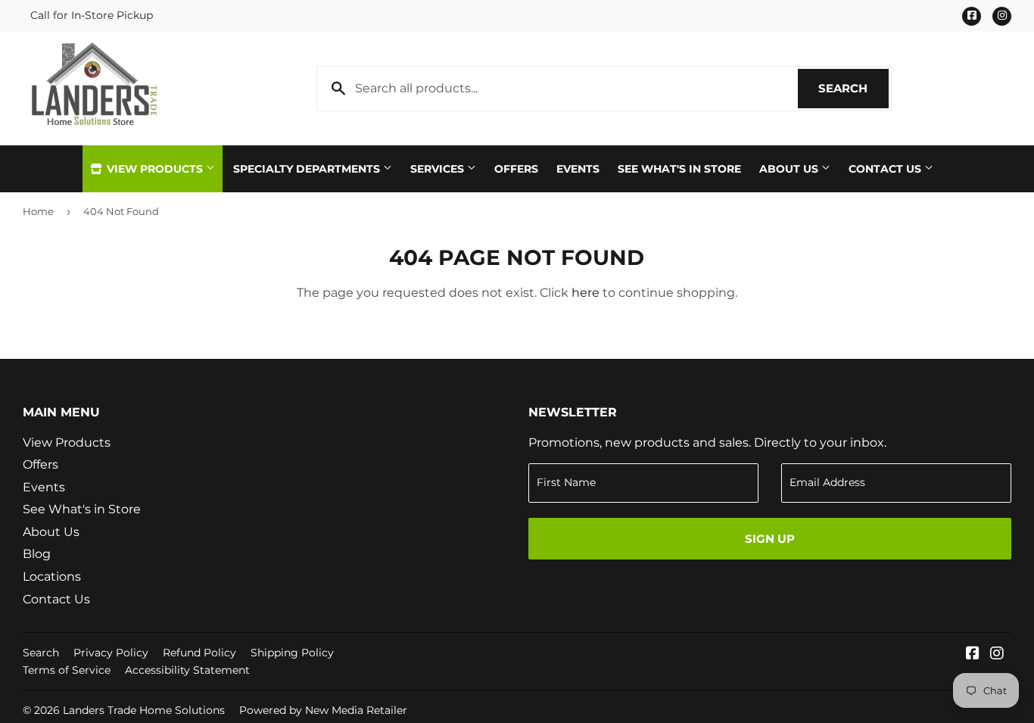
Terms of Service (67, 670)
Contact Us (886, 169)
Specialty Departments (308, 169)
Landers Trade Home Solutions (144, 710)
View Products (155, 169)
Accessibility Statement (187, 670)
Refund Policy (199, 653)
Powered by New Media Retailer (323, 710)
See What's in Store (82, 509)
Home (38, 211)
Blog (37, 554)
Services (438, 169)
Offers (516, 169)
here (586, 292)
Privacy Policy (110, 653)
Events (578, 169)
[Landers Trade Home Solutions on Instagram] (997, 654)
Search (853, 88)
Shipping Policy (292, 653)
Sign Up (770, 538)
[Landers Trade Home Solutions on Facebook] (972, 654)
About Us (790, 169)
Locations (52, 576)
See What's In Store (679, 169)
